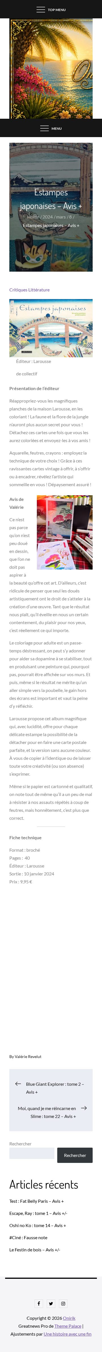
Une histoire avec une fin (68, 1333)
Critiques (18, 289)
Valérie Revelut (28, 1056)
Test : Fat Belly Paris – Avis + (36, 1201)
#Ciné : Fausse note (28, 1237)
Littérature (39, 289)
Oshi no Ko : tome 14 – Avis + (37, 1225)
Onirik (69, 1318)
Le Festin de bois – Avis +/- (34, 1249)
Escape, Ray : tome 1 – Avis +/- (38, 1213)
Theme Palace (67, 1326)
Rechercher (20, 1143)
